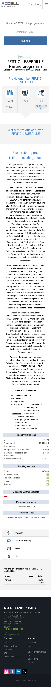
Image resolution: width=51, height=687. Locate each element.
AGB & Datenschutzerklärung (37, 651)
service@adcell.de (11, 634)
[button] (25, 40)
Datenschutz (33, 659)
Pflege (36, 517)
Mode (12, 517)
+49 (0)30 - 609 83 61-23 (14, 623)
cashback (43, 517)
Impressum (32, 662)
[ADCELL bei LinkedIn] (18, 671)
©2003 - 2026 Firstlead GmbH (26, 681)
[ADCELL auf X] (24, 671)
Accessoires (19, 517)
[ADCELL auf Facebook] (12, 671)
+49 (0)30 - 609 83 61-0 (14, 618)
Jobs (30, 646)
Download (8, 650)
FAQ (29, 655)
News (6, 643)
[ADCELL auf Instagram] (7, 671)
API (5, 653)
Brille (8, 517)
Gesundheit (29, 517)
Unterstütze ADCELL (12, 657)
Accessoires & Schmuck (26, 507)
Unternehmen (33, 643)
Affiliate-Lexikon (10, 646)
